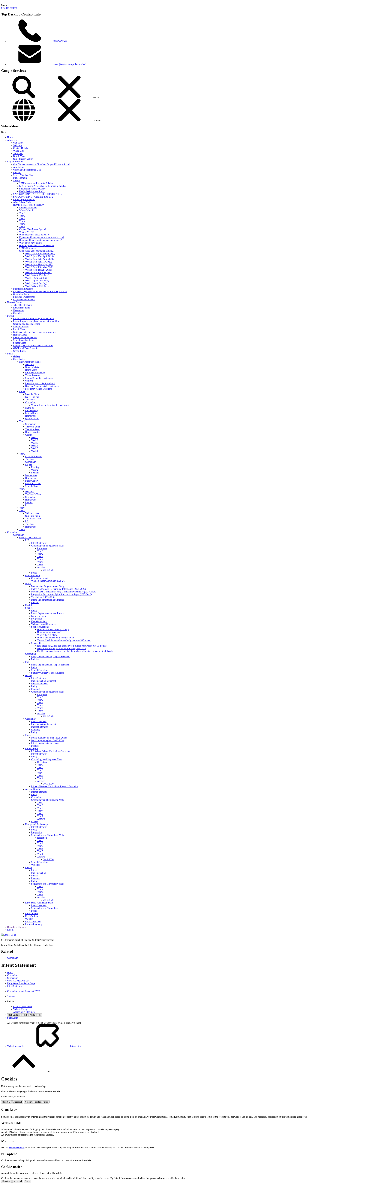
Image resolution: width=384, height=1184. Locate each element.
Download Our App (16, 927)
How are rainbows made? (49, 632)
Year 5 (22, 224)
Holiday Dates (20, 334)
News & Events (14, 302)
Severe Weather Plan (23, 175)
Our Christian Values (23, 159)
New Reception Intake (29, 361)
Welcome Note (32, 513)
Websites (35, 865)
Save (27, 1181)
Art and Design (32, 789)
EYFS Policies (32, 397)
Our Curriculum (32, 516)
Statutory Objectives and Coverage (47, 672)
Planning (35, 689)
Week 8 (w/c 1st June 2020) (38, 270)
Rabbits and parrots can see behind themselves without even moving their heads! (75, 651)
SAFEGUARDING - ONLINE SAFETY (33, 196)
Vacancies (18, 153)
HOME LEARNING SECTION (29, 205)
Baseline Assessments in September (42, 386)
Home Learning (32, 432)
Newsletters (18, 310)
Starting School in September (39, 378)
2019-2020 (48, 570)
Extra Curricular (32, 921)
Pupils (10, 353)
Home (10, 137)
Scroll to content (9, 8)
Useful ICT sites (33, 483)
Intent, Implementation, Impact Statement (50, 656)
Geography (30, 718)
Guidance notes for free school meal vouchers (34, 332)
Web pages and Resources (43, 624)
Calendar (17, 313)
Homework (30, 416)
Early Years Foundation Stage (39, 902)
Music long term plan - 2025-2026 (47, 740)
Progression (36, 618)
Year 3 (22, 218)
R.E (27, 540)
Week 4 (34, 445)
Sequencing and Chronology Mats (47, 835)
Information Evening (35, 372)
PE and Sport (31, 748)
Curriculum (30, 402)
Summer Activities (28, 207)
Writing (34, 470)
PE (26, 505)
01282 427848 (60, 41)
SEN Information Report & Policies (36, 183)
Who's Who (18, 151)
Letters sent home (21, 307)
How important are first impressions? (36, 245)
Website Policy (20, 1009)
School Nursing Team (23, 340)
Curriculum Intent (39, 578)
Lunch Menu (19, 329)
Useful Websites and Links (32, 191)
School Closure (32, 486)
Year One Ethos (32, 426)
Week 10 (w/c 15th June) (37, 275)
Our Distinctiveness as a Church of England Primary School (41, 164)
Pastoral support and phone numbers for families (36, 321)
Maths (28, 583)
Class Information (33, 456)
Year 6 (22, 226)
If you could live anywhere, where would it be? (41, 237)
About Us (11, 140)
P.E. (27, 521)
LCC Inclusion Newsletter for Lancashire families (42, 186)
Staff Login (12, 1017)
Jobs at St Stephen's (22, 305)
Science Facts (37, 643)
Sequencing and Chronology (44, 908)
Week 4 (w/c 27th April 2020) (39, 259)
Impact (34, 875)
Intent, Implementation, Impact (45, 743)
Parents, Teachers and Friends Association (33, 345)
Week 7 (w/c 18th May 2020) (39, 267)
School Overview (39, 670)
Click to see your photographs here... (36, 251)
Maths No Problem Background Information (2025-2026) (58, 589)
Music (28, 735)
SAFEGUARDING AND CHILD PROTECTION (37, 194)
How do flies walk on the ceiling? (53, 629)
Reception (42, 548)
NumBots (29, 407)
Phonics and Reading (23, 288)
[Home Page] (8, 935)
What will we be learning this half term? (50, 405)
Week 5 (34, 448)
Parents (10, 315)
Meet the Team (32, 394)
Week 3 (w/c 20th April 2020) (39, 256)
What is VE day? (27, 232)
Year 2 (22, 215)
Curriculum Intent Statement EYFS (23, 991)
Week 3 (34, 443)
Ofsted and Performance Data (27, 169)
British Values (19, 156)
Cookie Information (22, 1006)
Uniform (29, 380)
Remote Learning (33, 924)
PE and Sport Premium (24, 199)
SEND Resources (27, 248)
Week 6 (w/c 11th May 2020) (39, 264)
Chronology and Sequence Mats (46, 759)
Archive (41, 567)
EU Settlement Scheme (24, 299)
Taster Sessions (32, 375)
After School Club (22, 202)
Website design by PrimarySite (44, 1046)
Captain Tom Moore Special (32, 229)
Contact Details (20, 148)
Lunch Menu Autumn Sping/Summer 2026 (33, 318)
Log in (10, 929)
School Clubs (19, 343)
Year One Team (32, 429)
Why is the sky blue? (47, 635)
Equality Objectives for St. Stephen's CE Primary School (40, 291)
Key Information (15, 161)
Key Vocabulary (39, 621)
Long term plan (38, 616)
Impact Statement (39, 683)
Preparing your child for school (40, 383)
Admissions (18, 167)
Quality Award (32, 418)
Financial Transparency (24, 297)
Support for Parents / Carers (32, 188)
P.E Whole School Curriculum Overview (50, 751)
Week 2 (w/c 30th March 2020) (40, 253)
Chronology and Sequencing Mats (47, 545)
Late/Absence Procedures (25, 337)
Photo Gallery (31, 410)
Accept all (18, 1102)
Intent (34, 870)
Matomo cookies (16, 1147)
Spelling (35, 472)
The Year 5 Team (33, 518)
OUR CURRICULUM (30, 537)
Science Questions (40, 627)
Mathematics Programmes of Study (47, 586)
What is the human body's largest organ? (56, 637)
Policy (34, 572)
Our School (18, 142)
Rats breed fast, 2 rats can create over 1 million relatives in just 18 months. (72, 645)
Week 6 (34, 451)
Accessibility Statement (24, 1012)
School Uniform (20, 326)
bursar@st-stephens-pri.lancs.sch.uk (70, 64)
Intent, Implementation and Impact (47, 599)
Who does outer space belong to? (35, 234)
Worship (29, 919)
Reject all (6, 1102)
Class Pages (18, 359)
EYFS (22, 391)
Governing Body (21, 294)
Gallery (16, 356)
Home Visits (31, 370)
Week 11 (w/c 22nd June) (37, 278)
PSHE (28, 662)
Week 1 (34, 437)
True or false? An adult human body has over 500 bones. (64, 640)
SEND (16, 180)
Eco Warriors (31, 916)
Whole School (26, 210)
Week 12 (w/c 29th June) (37, 280)
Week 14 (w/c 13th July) (36, 286)
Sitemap (11, 996)
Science (29, 608)
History (28, 675)
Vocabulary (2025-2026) (42, 597)
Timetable (29, 399)
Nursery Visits (32, 367)
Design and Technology (36, 824)
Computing (30, 654)
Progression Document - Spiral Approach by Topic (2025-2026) (61, 594)
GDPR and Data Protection (26, 348)
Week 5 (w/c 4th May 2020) (38, 261)
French (28, 867)
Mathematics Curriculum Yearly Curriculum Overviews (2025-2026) (63, 591)
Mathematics (31, 475)
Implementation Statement (43, 681)
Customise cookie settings (36, 1102)
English (28, 464)
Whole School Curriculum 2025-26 (48, 581)
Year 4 (22, 221)
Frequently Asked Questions (38, 389)
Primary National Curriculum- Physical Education (54, 786)
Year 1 (22, 213)
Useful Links (19, 351)
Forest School (31, 913)
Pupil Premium (20, 178)
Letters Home (31, 413)
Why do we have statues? (31, 242)
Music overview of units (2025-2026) (49, 737)
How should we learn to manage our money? (40, 240)
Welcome (17, 145)
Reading (35, 467)
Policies (17, 172)
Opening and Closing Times (26, 324)
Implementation (38, 873)
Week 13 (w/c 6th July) (36, 283)
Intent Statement (38, 543)
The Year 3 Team (33, 494)
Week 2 (34, 440)
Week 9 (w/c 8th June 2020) (38, 272)
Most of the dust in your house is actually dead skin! (61, 648)
